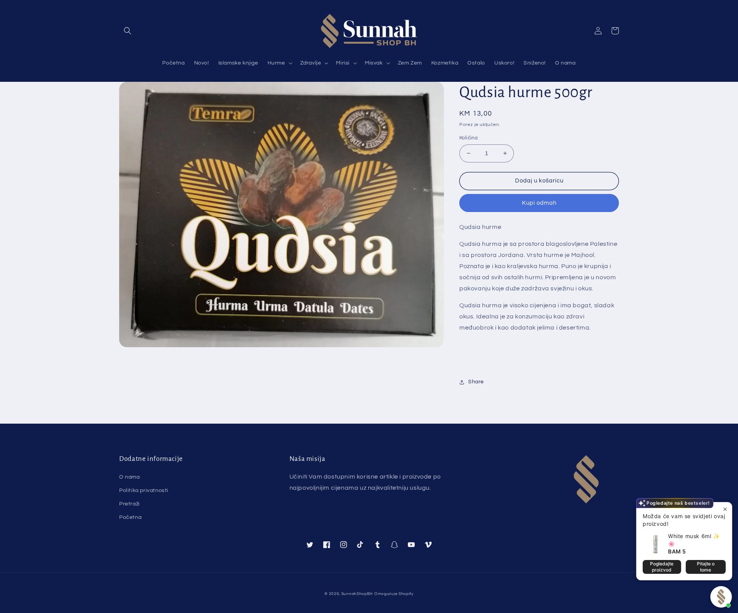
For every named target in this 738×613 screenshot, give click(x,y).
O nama (129, 477)
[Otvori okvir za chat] (721, 597)
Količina (468, 138)
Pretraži (129, 504)
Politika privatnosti (143, 490)
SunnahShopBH (357, 594)
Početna (130, 517)
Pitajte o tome (706, 567)
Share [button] (476, 381)
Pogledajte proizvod (661, 567)
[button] (127, 30)
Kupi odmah (539, 203)
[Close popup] (725, 509)
